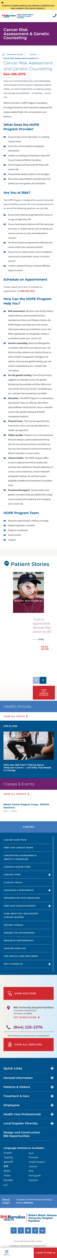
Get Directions (25, 1017)
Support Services (15, 948)
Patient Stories (13, 925)
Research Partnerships (19, 940)
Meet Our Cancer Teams (18, 847)
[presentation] (43, 635)
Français (33, 1157)
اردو (5, 1184)
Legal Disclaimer (26, 1246)
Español (33, 1180)
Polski (7, 1175)
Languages (13, 1246)
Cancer (33, 54)
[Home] (18, 16)
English (8, 1152)
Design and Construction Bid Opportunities (21, 1134)
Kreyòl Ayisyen (37, 1161)
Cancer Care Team (15, 840)
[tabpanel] (28, 592)
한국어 (7, 1170)
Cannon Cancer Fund (17, 867)
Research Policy (40, 1246)
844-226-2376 (14, 74)
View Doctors (25, 993)
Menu (6, 1254)
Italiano (33, 1166)
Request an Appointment (19, 933)
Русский (8, 1180)
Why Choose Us (13, 964)
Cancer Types (12, 874)
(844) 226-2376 (28, 1027)
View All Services (28, 1044)
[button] (45, 1253)
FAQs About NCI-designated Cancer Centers (21, 915)
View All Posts (14, 716)
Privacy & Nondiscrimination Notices (28, 1241)
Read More (45, 647)
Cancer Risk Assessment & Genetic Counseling (20, 857)
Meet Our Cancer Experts (20, 906)
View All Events (14, 794)
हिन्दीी (6, 1166)
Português (35, 1175)
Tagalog (8, 1157)
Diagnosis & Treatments (19, 890)
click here (28, 1202)
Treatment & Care (15, 54)
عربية (31, 1152)
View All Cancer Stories (43, 692)
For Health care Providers (21, 956)
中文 (31, 1170)
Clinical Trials (13, 882)
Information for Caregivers (22, 898)
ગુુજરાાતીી (8, 1161)
